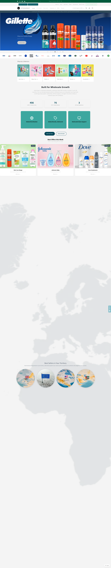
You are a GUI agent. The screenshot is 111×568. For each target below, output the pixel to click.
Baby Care (34, 79)
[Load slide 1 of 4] (51, 52)
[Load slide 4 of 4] (57, 52)
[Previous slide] (47, 52)
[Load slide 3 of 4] (55, 52)
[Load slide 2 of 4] (53, 52)
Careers (70, 4)
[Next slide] (60, 52)
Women (72, 79)
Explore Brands (61, 133)
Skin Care (59, 79)
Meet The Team (81, 4)
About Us (57, 4)
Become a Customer (23, 4)
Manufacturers (75, 4)
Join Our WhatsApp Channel (91, 4)
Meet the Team (49, 133)
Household (85, 79)
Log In (61, 4)
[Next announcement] (70, 1)
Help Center (66, 4)
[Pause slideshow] (63, 52)
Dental (46, 79)
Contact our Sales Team (33, 4)
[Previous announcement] (40, 1)
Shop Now (55, 20)
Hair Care (21, 79)
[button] (52, 8)
